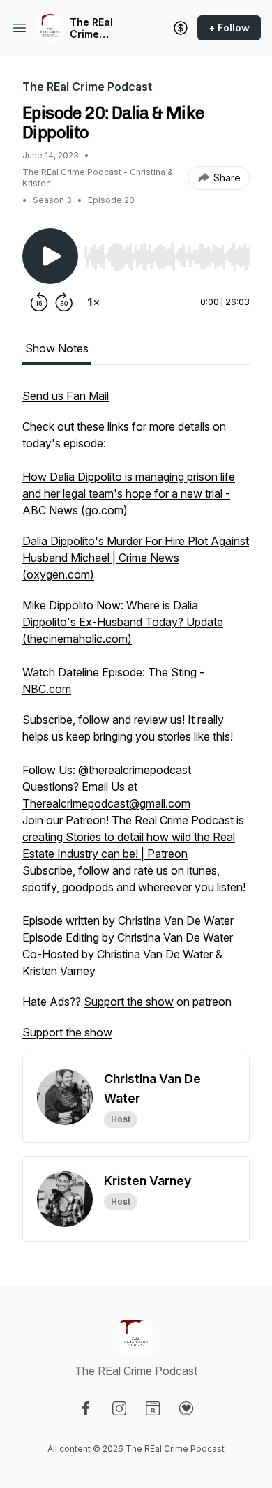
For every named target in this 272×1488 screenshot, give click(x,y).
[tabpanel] (136, 721)
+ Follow (229, 28)
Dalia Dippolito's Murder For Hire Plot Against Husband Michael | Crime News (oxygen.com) (135, 557)
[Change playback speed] (93, 302)
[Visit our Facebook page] (86, 1408)
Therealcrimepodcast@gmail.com (106, 803)
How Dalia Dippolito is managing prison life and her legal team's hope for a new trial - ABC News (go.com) (128, 493)
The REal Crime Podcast (91, 28)
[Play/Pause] (50, 256)
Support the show (129, 1002)
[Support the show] (180, 28)
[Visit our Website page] (153, 1408)
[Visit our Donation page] (186, 1408)
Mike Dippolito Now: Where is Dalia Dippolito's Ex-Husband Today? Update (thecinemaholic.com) (122, 622)
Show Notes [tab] (57, 348)
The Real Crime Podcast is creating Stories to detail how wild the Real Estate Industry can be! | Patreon (133, 837)
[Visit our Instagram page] (119, 1408)
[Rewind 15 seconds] (39, 302)
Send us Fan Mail (65, 396)
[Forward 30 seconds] (64, 302)
